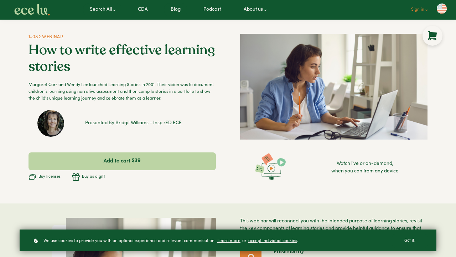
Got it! (409, 241)
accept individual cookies (272, 241)
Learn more (228, 241)
